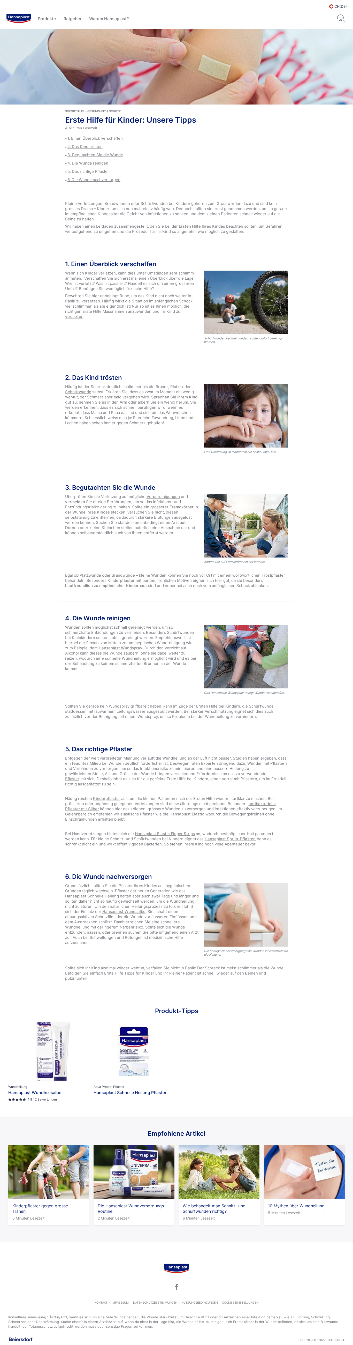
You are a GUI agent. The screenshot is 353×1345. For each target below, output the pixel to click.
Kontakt (101, 1302)
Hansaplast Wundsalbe (123, 911)
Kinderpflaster (121, 580)
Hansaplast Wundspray (120, 647)
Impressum (120, 1302)
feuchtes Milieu (86, 763)
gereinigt (136, 627)
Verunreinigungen (163, 496)
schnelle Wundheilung (125, 658)
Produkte (47, 18)
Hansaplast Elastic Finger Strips (165, 833)
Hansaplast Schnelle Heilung (92, 896)
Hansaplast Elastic (187, 814)
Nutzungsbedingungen (199, 1302)
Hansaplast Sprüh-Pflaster (230, 838)
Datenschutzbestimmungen (155, 1302)
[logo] (19, 18)
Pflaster (72, 778)
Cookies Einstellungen (240, 1302)
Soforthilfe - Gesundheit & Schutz (93, 111)
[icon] (176, 1287)
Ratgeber (72, 18)
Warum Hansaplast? (109, 18)
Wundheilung (182, 901)
